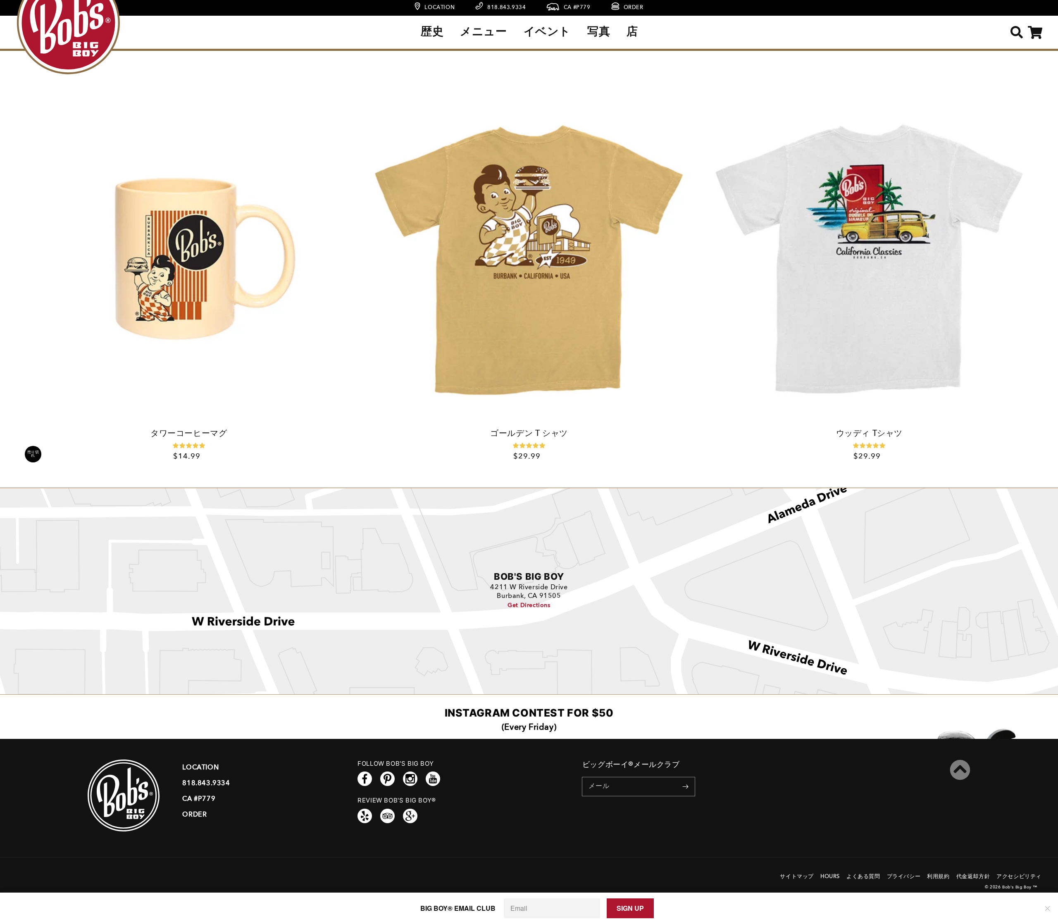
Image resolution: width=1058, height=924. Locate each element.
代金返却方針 (973, 876)
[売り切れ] (189, 260)
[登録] (686, 786)
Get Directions (529, 605)
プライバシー (904, 876)
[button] (1016, 32)
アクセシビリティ (1018, 876)
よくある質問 (863, 876)
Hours (830, 876)
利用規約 (938, 876)
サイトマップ (797, 876)
